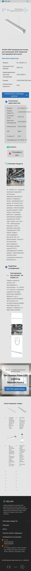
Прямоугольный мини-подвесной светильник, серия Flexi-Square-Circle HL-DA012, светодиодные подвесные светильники (22, 455)
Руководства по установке (12, 537)
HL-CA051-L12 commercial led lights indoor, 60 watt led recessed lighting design (22, 423)
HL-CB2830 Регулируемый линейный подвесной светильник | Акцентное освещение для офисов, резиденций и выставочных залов (11, 455)
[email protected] (8, 541)
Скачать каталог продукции (12, 533)
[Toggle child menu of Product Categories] (27, 521)
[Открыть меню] (27, 1)
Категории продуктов (10, 521)
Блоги (5, 529)
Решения (6, 525)
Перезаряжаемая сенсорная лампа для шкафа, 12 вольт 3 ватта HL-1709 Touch (11, 423)
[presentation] (11, 410)
